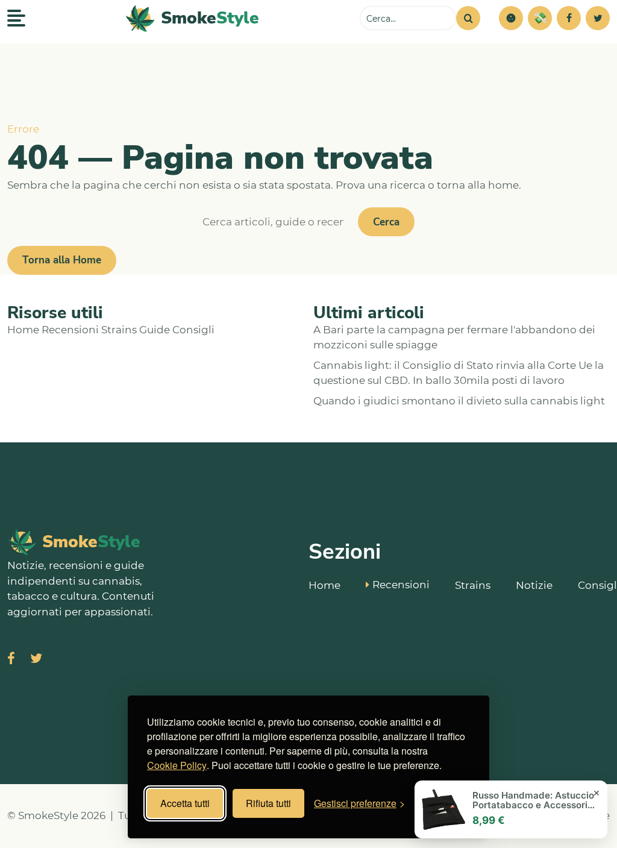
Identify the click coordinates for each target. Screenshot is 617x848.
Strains (119, 330)
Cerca (386, 222)
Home (23, 330)
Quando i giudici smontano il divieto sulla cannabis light (459, 401)
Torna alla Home (61, 260)
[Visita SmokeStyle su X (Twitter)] (36, 660)
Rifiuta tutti (268, 803)
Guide (154, 330)
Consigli (193, 330)
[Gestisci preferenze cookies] (511, 18)
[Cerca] (468, 18)
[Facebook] (569, 18)
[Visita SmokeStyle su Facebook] (11, 660)
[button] (511, 18)
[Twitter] (598, 18)
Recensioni (70, 330)
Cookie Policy (177, 765)
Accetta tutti (185, 803)
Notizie (534, 585)
